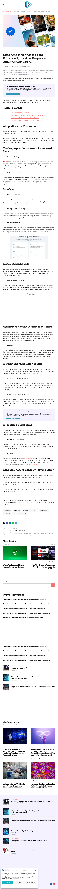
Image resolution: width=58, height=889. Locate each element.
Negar (19, 882)
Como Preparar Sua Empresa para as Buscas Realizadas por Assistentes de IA (26, 604)
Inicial (3, 11)
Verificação (22, 513)
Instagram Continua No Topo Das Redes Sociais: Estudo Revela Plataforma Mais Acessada (43, 786)
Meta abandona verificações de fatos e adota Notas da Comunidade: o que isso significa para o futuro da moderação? (43, 752)
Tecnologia (14, 674)
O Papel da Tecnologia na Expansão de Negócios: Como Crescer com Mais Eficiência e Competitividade (31, 677)
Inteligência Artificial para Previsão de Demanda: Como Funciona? (23, 617)
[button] (35, 870)
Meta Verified (44, 510)
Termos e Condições (10, 886)
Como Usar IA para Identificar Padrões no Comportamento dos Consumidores (26, 613)
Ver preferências (31, 882)
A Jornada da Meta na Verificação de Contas (25, 118)
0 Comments (23, 66)
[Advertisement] (29, 632)
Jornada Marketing (8, 66)
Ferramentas (6, 561)
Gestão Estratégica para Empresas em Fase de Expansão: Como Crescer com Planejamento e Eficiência (32, 667)
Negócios (7, 513)
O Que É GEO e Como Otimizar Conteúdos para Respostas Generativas (24, 599)
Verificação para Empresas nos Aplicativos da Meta (27, 115)
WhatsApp (26, 50)
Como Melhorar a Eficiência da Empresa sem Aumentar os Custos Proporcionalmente (29, 841)
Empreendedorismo (16, 848)
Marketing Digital (35, 780)
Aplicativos (7, 510)
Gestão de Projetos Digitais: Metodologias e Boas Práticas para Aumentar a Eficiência (32, 831)
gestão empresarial (16, 665)
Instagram (18, 50)
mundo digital (33, 464)
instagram (26, 510)
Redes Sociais (9, 11)
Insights (13, 828)
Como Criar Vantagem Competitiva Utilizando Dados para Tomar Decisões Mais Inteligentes (33, 687)
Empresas (17, 510)
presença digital (29, 458)
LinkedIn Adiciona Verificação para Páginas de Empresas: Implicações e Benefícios (14, 786)
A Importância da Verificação (20, 113)
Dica (12, 684)
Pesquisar (6, 581)
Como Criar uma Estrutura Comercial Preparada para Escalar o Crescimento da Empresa (32, 850)
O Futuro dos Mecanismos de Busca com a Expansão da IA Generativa (24, 608)
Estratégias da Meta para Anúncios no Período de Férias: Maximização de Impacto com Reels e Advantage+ (14, 752)
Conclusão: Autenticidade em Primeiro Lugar (25, 120)
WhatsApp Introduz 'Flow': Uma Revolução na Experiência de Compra (14, 567)
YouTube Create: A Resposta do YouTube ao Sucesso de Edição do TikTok (43, 567)
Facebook (13, 50)
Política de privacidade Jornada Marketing (24, 886)
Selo (14, 513)
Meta (22, 50)
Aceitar (8, 882)
